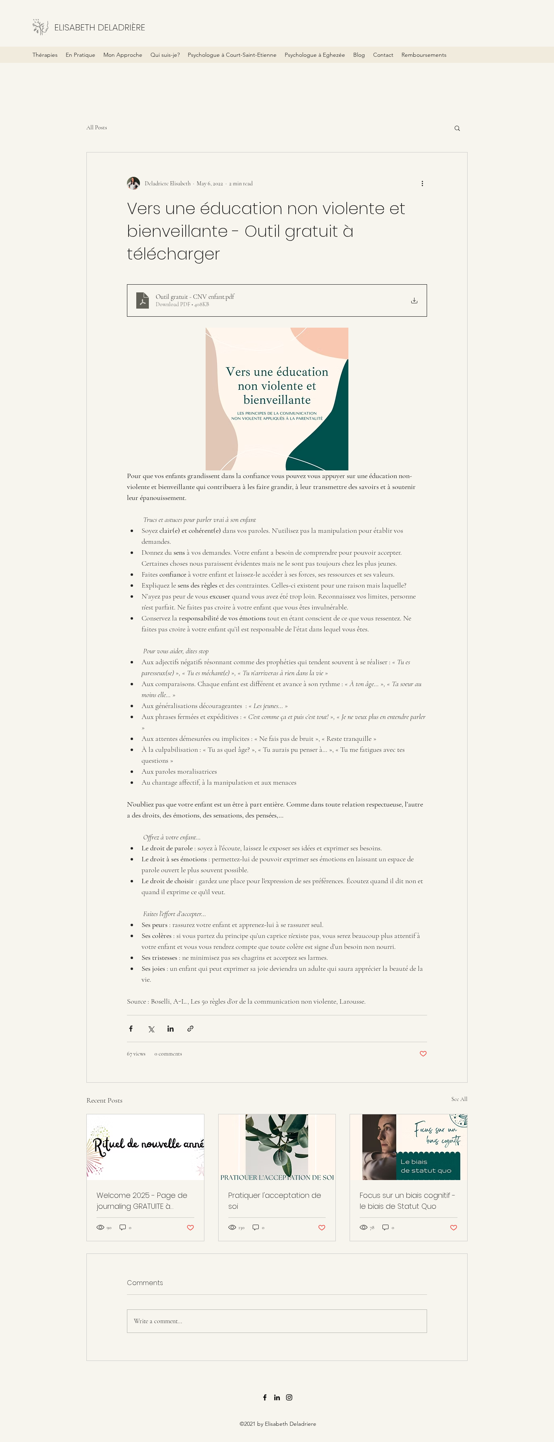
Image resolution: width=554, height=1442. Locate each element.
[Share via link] (190, 1028)
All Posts (96, 127)
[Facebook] (265, 1397)
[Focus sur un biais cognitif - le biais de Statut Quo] (408, 1147)
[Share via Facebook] (131, 1028)
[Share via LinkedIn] (170, 1028)
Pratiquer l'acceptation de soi (274, 1200)
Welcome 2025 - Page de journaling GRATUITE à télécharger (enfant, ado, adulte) (142, 1201)
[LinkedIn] (277, 1397)
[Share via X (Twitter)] (151, 1028)
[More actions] (422, 183)
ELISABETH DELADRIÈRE (99, 27)
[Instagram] (289, 1397)
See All (459, 1099)
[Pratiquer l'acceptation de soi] (277, 1147)
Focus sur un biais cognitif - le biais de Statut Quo (407, 1200)
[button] (457, 127)
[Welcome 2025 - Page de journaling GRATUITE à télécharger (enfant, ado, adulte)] (145, 1147)
